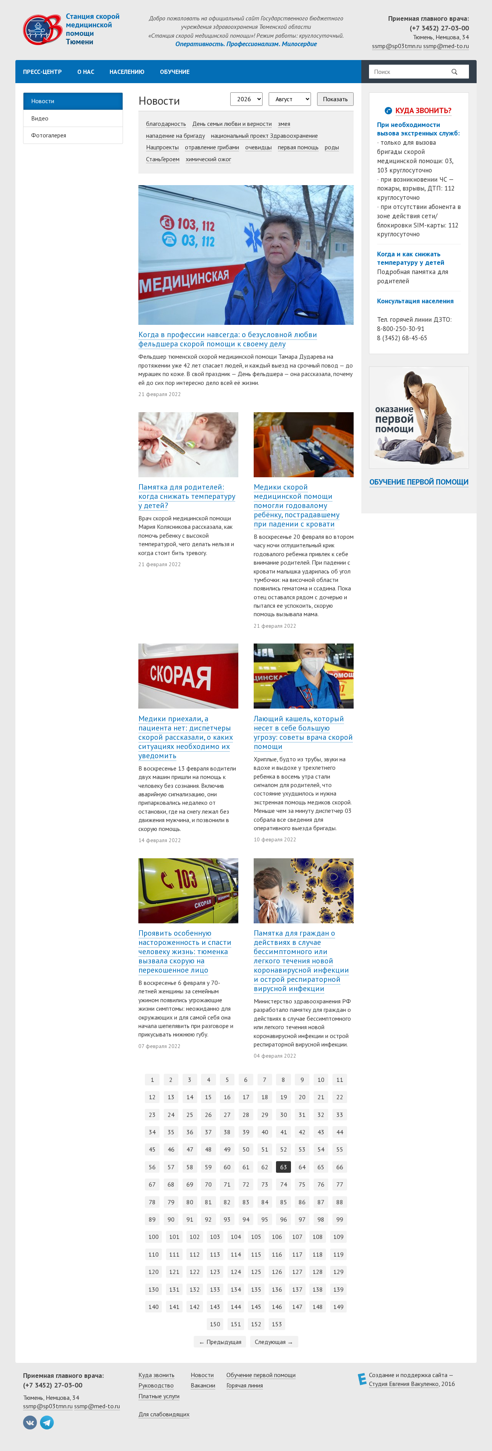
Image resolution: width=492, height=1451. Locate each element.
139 (338, 1289)
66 (339, 1167)
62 (264, 1167)
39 (246, 1132)
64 (302, 1167)
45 (152, 1149)
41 (283, 1132)
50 (246, 1149)
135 (256, 1289)
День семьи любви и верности (232, 123)
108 (317, 1236)
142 (194, 1307)
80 (189, 1202)
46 (171, 1149)
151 (236, 1324)
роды (332, 147)
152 (256, 1324)
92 (208, 1219)
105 (256, 1236)
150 (215, 1324)
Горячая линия (244, 1385)
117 (297, 1254)
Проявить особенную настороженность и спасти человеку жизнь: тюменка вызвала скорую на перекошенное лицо (184, 951)
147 (297, 1307)
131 (174, 1289)
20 (302, 1097)
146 (277, 1307)
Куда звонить (156, 1375)
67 (152, 1184)
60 (227, 1167)
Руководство (156, 1385)
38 (227, 1132)
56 (152, 1167)
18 (264, 1097)
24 (171, 1114)
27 (227, 1114)
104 (236, 1236)
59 (208, 1167)
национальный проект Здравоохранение (264, 135)
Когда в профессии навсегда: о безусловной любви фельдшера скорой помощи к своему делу (227, 339)
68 (171, 1184)
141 (174, 1307)
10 (320, 1079)
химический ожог (208, 159)
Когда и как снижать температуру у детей (410, 258)
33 (339, 1114)
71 (227, 1184)
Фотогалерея (48, 135)
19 (283, 1097)
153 (277, 1324)
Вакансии (203, 1385)
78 (152, 1202)
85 (283, 1202)
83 (246, 1202)
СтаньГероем (163, 159)
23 (152, 1114)
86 (302, 1202)
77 (339, 1184)
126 (277, 1271)
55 (339, 1149)
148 (317, 1307)
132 (194, 1289)
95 (264, 1219)
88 (339, 1202)
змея (284, 123)
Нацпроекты (162, 147)
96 (283, 1219)
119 (338, 1254)
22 (339, 1097)
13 (171, 1097)
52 (283, 1149)
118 (317, 1254)
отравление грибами (212, 147)
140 (153, 1307)
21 (320, 1097)
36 (189, 1132)
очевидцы (258, 147)
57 (171, 1167)
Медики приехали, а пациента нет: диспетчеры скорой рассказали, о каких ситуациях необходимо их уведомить (185, 737)
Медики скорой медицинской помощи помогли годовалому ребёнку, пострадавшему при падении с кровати (296, 505)
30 (283, 1114)
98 (320, 1219)
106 (277, 1236)
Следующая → (274, 1342)
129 (338, 1271)
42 (302, 1132)
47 (189, 1149)
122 (194, 1271)
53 (302, 1149)
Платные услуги (159, 1396)
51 (264, 1149)
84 (264, 1202)
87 (320, 1202)
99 (339, 1219)
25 (189, 1114)
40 (264, 1132)
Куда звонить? (424, 110)
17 (246, 1097)
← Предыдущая (220, 1342)
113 (215, 1254)
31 (302, 1114)
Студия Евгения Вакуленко (404, 1383)
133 (215, 1289)
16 (227, 1097)
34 (152, 1132)
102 (194, 1236)
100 (153, 1236)
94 (246, 1219)
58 (189, 1167)
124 (236, 1271)
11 (339, 1079)
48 (208, 1149)
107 (297, 1236)
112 (194, 1254)
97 (302, 1219)
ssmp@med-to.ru (446, 46)
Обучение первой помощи (419, 482)
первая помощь (298, 147)
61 (246, 1167)
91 (189, 1219)
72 (246, 1184)
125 (256, 1271)
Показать (335, 99)
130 (153, 1289)
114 (236, 1254)
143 (215, 1307)
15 (208, 1097)
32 (320, 1114)
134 (236, 1289)
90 (171, 1219)
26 (208, 1114)
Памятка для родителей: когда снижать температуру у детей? (186, 496)
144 (236, 1307)
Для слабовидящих (163, 1414)
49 (227, 1149)
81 (208, 1202)
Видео (39, 118)
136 (277, 1289)
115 (256, 1254)
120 (153, 1271)
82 (227, 1202)
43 (320, 1132)
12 (152, 1097)
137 (297, 1289)
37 (208, 1132)
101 (174, 1236)
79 (171, 1202)
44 (339, 1132)
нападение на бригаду (175, 135)
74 (283, 1184)
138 (317, 1289)
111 (174, 1254)
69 (189, 1184)
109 (338, 1236)
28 (246, 1114)
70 (208, 1184)
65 (320, 1167)
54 (320, 1149)
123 (215, 1271)
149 (338, 1307)
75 (302, 1184)
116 (277, 1254)
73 (264, 1184)
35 (171, 1132)
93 (227, 1219)
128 (317, 1271)
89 (152, 1219)
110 (153, 1254)
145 (256, 1307)
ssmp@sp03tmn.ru (397, 46)
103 (215, 1236)
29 (264, 1114)
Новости (42, 101)
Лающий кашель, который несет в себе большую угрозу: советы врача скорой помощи (303, 732)
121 (174, 1271)
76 (320, 1184)
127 (297, 1271)
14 (189, 1097)
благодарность (166, 123)
